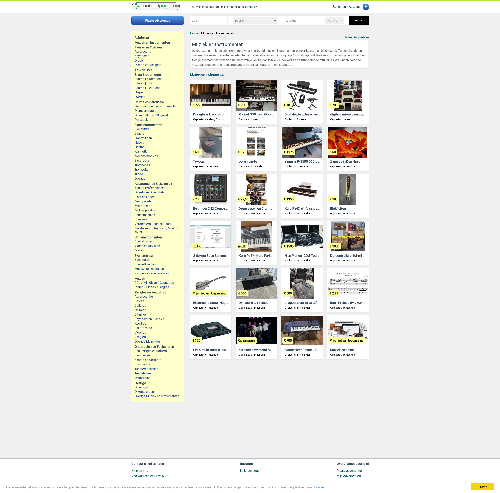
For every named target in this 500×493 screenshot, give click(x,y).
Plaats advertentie (349, 470)
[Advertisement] (279, 410)
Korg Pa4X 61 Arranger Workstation (311, 208)
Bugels (139, 133)
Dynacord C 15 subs (253, 303)
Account (354, 7)
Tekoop (198, 161)
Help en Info (139, 470)
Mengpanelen (144, 201)
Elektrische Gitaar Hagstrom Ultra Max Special (227, 303)
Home (194, 33)
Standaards (142, 364)
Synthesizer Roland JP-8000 (305, 350)
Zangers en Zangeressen (152, 273)
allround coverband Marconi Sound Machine (271, 350)
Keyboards (142, 56)
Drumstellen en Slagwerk (152, 115)
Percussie (142, 120)
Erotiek (251, 7)
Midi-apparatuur (145, 210)
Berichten (339, 7)
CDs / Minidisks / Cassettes (154, 283)
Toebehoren (143, 373)
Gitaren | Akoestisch (148, 79)
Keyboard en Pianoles (150, 319)
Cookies (319, 486)
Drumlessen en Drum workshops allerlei (268, 208)
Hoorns (140, 147)
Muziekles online (342, 350)
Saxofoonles (143, 328)
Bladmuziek (143, 355)
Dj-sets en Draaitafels (150, 192)
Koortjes (140, 323)
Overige (140, 97)
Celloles (140, 305)
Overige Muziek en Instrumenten (157, 396)
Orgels (139, 60)
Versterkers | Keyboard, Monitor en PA (156, 230)
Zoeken (359, 20)
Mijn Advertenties (349, 476)
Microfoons (142, 206)
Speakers (141, 219)
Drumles (140, 310)
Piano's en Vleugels (148, 65)
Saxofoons (142, 160)
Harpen (139, 92)
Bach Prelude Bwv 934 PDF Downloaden (359, 303)
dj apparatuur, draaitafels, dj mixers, (311, 303)
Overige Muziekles (148, 341)
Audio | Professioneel (150, 188)
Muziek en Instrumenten (207, 74)
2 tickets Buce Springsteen (212, 256)
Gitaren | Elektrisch (147, 88)
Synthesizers (144, 69)
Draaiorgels (142, 387)
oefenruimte (248, 161)
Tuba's (139, 174)
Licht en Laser (144, 197)
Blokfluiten (142, 129)
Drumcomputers (145, 111)
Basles (139, 301)
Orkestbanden (144, 392)
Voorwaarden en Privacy (147, 476)
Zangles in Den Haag (345, 161)
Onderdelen (142, 378)
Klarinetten (142, 151)
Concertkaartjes (145, 264)
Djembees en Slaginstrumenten (156, 106)
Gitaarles (141, 314)
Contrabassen (144, 241)
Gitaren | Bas (143, 83)
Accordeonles (144, 296)
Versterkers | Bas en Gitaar (153, 224)
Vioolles (140, 332)
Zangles (140, 337)
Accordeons (143, 51)
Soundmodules (145, 215)
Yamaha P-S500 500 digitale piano (310, 161)
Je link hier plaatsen (356, 37)
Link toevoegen (250, 470)
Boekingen (142, 260)
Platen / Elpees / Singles (152, 287)
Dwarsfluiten (143, 138)
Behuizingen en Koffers (151, 351)
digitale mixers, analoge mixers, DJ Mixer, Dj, (362, 114)
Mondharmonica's (146, 156)
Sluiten (482, 486)
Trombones (142, 165)
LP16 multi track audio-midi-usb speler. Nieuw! (227, 350)
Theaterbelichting (146, 369)
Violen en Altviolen (147, 246)
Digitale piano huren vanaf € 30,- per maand (316, 114)
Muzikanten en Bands (149, 269)
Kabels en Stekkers (148, 360)
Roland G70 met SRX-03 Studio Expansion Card (273, 114)
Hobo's (139, 142)
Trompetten (142, 169)
